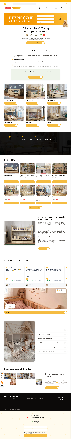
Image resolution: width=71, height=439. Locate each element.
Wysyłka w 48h (17, 7)
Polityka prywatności (59, 405)
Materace (58, 8)
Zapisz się (35, 435)
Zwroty (22, 405)
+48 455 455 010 (11, 398)
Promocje (8, 7)
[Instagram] (58, 399)
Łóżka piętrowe (34, 8)
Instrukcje (14, 405)
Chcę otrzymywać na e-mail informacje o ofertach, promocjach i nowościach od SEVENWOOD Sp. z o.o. (35, 433)
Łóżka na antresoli (50, 8)
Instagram (56, 382)
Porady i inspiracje (56, 4)
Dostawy (18, 405)
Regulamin (65, 405)
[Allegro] (63, 399)
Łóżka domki (42, 8)
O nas (50, 4)
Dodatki (64, 8)
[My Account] (64, 4)
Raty (27, 405)
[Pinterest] (60, 399)
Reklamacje (6, 405)
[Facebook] (56, 399)
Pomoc (25, 405)
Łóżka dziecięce (25, 8)
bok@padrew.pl (11, 400)
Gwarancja (10, 405)
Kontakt (61, 4)
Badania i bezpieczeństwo (44, 4)
